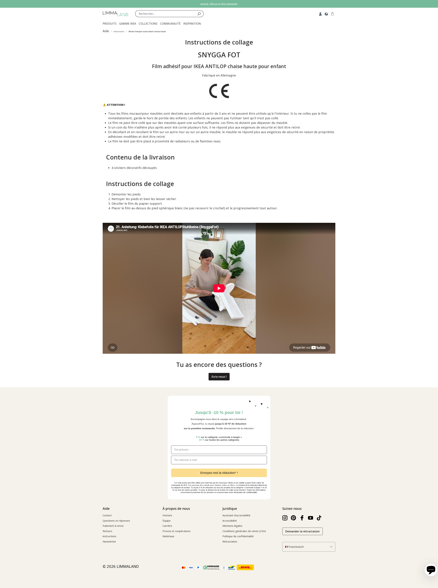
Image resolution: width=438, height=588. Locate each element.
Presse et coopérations (177, 531)
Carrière (167, 525)
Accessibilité (229, 520)
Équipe (167, 520)
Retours (107, 531)
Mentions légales (232, 525)
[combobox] (165, 13)
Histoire (167, 515)
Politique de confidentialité (238, 536)
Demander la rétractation (302, 531)
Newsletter (109, 541)
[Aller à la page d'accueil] (115, 13)
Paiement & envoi (113, 525)
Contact (107, 515)
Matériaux (168, 536)
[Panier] (332, 14)
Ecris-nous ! (219, 377)
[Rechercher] (199, 13)
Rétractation (229, 541)
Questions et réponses (116, 520)
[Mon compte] (320, 14)
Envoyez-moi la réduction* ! (219, 473)
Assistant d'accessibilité (236, 515)
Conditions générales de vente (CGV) (244, 531)
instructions (109, 536)
